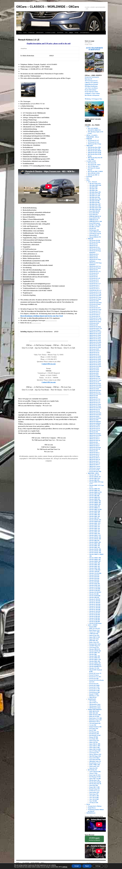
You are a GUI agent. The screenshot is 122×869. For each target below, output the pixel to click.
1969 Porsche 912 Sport (95, 268)
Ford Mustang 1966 (94, 732)
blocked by (94, 839)
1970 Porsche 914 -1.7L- (95, 271)
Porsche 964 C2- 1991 (94, 689)
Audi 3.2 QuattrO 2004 (95, 771)
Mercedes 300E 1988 (94, 495)
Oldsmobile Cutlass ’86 (95, 761)
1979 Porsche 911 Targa (95, 326)
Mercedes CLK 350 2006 (95, 573)
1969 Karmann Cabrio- (95, 708)
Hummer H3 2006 (93, 737)
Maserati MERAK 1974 (95, 237)
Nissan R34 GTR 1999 (94, 759)
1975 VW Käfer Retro (93, 166)
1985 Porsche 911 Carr (94, 399)
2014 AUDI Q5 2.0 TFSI (94, 173)
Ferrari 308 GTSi (93, 214)
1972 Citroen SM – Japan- (94, 164)
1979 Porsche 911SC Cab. (95, 328)
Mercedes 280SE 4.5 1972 (95, 492)
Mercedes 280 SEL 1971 (95, 477)
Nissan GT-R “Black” (94, 758)
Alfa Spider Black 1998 (95, 192)
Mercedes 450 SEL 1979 (95, 520)
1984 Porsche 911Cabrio (95, 394)
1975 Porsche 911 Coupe (95, 294)
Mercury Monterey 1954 (95, 754)
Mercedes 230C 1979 (94, 475)
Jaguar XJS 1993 (93, 742)
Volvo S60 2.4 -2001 (94, 796)
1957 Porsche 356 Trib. (94, 242)
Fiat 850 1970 (92, 228)
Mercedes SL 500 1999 (94, 611)
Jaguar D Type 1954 (94, 635)
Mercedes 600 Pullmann (95, 664)
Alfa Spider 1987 (93, 189)
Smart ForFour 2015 (94, 792)
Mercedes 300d (93, 654)
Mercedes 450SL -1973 (94, 523)
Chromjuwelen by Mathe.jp (94, 806)
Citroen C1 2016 (93, 773)
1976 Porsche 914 (93, 306)
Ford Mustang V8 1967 (95, 735)
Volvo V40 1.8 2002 (94, 797)
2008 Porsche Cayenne (94, 466)
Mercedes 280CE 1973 (94, 478)
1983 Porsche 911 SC (94, 382)
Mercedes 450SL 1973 (94, 525)
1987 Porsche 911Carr (94, 427)
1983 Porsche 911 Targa (95, 383)
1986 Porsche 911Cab (94, 411)
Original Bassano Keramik (91, 84)
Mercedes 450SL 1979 (94, 533)
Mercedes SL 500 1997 (94, 602)
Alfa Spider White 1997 (95, 209)
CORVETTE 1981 (93, 633)
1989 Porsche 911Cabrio (95, 435)
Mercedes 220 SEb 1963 (95, 651)
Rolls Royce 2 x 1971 (94, 696)
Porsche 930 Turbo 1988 (95, 471)
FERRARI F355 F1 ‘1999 (95, 221)
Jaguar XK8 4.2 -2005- (94, 746)
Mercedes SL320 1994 (94, 613)
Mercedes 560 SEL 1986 (95, 549)
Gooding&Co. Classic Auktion (92, 93)
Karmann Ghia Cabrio (94, 644)
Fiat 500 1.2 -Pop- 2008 (94, 225)
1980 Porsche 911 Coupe (95, 332)
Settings (97, 866)
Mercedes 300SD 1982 (94, 499)
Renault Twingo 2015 (94, 789)
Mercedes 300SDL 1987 (95, 502)
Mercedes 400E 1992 (94, 518)
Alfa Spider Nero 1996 (94, 194)
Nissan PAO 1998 (93, 785)
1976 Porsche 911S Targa (95, 302)
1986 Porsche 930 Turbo (95, 418)
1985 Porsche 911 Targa (95, 404)
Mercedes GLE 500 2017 (95, 592)
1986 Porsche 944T (93, 420)
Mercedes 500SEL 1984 (95, 542)
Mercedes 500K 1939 (94, 540)
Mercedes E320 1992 (94, 575)
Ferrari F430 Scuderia (94, 223)
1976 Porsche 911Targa (95, 304)
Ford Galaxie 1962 (93, 728)
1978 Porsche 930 (93, 325)
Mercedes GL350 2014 (94, 587)
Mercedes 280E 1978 (94, 480)
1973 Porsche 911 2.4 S (93, 142)
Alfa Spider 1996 (93, 190)
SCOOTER (60, 33)
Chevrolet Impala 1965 (94, 723)
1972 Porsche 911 (93, 275)
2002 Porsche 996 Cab (94, 459)
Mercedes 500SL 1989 (94, 661)
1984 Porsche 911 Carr (94, 392)
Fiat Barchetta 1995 (94, 230)
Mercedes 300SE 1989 (94, 506)
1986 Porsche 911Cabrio (95, 413)
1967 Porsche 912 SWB (95, 249)
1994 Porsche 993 (93, 451)
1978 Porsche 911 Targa (95, 321)
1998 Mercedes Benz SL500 (94, 152)
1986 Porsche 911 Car (94, 409)
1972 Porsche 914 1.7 (94, 285)
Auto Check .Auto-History (91, 88)
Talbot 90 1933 (92, 697)
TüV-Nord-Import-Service (91, 81)
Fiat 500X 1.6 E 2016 (94, 226)
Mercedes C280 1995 (94, 571)
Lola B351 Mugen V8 (94, 646)
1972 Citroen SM (92, 163)
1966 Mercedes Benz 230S (94, 149)
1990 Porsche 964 (93, 442)
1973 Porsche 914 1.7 (94, 287)
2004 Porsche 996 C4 (94, 464)
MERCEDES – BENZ (93, 473)
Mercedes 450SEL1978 (94, 521)
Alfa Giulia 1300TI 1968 (95, 185)
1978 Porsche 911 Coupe (95, 318)
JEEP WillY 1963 (93, 640)
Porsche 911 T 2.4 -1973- (95, 677)
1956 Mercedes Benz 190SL (94, 147)
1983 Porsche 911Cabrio (95, 385)
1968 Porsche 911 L (94, 254)
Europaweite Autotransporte (92, 77)
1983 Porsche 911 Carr (94, 378)
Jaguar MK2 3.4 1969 (94, 637)
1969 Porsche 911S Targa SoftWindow (95, 263)
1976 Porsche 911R (94, 301)
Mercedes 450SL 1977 (94, 532)
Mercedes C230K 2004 (94, 570)
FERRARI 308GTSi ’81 (95, 216)
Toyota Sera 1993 (93, 768)
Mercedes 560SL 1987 (94, 564)
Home (20, 33)
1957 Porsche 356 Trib (94, 240)
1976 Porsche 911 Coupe (95, 297)
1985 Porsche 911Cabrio (95, 408)
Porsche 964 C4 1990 (94, 690)
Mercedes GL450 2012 (94, 590)
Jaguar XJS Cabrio (94, 639)
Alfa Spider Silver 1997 (95, 204)
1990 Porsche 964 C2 (94, 444)
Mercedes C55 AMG (94, 668)
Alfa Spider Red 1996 (94, 197)
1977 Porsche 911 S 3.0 (94, 313)
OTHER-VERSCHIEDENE (95, 709)
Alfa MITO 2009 (93, 187)
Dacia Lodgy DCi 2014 (94, 775)
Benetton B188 (92, 627)
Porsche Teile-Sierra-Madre (91, 91)
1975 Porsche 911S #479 (95, 295)
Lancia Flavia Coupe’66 (95, 233)
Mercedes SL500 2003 (94, 620)
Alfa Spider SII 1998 (94, 201)
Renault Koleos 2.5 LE (94, 763)
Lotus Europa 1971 (94, 752)
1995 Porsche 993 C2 (94, 452)
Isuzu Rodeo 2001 (93, 739)
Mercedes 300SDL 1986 (95, 501)
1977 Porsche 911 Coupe (95, 309)
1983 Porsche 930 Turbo (95, 390)
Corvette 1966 (92, 725)
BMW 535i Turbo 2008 (94, 715)
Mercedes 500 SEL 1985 (95, 539)
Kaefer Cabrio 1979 (94, 642)
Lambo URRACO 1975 (95, 232)
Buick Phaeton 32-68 (94, 630)
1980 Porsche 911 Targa (95, 333)
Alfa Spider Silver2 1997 (95, 207)
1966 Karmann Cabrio (94, 704)
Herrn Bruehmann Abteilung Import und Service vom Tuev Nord (41, 316)
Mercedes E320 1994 (94, 577)
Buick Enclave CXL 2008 (95, 718)
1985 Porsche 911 (93, 397)
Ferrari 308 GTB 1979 (94, 211)
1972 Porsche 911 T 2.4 (94, 283)
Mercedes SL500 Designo (95, 623)
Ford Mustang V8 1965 (95, 777)
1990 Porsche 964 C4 (94, 445)
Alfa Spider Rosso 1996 (95, 199)
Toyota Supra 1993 (93, 794)
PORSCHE (31, 33)
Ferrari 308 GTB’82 (94, 213)
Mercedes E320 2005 (94, 582)
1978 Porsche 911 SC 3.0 (95, 320)
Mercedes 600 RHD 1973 (95, 666)
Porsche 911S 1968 (93, 678)
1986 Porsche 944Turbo (95, 421)
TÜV (66, 33)
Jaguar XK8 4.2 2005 (94, 747)
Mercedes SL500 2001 (94, 618)
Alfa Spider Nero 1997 (94, 195)
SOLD (71, 33)
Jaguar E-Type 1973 (94, 740)
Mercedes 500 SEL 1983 (95, 537)
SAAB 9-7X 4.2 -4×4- (94, 790)
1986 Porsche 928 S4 (94, 416)
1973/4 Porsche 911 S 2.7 (95, 290)
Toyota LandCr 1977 (94, 766)
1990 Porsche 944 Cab (94, 440)
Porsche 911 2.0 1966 (94, 470)
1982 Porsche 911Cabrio (95, 366)
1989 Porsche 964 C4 (94, 437)
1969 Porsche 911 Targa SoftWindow (95, 260)
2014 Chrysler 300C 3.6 (93, 175)
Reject (87, 866)
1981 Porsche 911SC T (94, 351)
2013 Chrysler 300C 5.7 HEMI (95, 171)
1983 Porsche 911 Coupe (95, 380)
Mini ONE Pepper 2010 (95, 756)
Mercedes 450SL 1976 (94, 528)
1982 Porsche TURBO (94, 376)
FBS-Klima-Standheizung (91, 86)
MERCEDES (39, 33)
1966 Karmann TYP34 (94, 706)
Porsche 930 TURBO (94, 685)
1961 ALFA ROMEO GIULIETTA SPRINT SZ (94, 129)
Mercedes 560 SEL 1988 (95, 551)
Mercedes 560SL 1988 (94, 568)
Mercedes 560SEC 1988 (95, 558)
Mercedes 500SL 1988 (94, 544)
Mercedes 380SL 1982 (94, 516)
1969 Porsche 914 (93, 270)
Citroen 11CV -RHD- (94, 632)
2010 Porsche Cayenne (94, 468)
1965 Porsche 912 (93, 244)
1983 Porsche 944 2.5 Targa (94, 144)
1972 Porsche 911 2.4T (94, 278)
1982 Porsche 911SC (94, 368)
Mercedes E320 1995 (94, 580)
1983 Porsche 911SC (94, 389)
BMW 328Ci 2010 (93, 713)
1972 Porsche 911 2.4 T (93, 140)
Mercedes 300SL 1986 (94, 656)
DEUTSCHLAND (92, 770)
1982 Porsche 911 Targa (95, 356)
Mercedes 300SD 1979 (94, 497)
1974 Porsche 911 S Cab (95, 292)
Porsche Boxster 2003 (94, 692)
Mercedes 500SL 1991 (94, 546)
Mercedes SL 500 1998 (94, 604)
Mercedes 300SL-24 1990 (95, 509)
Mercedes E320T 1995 (94, 585)
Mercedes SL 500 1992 (94, 599)
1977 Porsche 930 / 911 (94, 316)
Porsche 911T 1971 (93, 683)
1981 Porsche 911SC (94, 349)
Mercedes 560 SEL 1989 (95, 552)
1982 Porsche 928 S (94, 373)
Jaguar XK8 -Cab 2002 (95, 778)
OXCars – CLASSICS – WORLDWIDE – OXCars (47, 6)
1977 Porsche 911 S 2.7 (94, 311)
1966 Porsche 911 (93, 245)
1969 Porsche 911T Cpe (95, 266)
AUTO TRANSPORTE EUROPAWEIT (94, 49)
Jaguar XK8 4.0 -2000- (94, 744)
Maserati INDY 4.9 (94, 235)
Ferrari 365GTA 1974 (94, 218)
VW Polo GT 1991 (93, 802)
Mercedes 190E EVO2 (94, 649)
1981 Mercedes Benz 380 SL (94, 151)
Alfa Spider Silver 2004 (95, 206)
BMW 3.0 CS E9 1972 (94, 628)
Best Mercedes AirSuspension (92, 95)
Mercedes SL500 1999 (94, 616)
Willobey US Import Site (93, 99)
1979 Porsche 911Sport (94, 330)
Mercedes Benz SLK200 (95, 782)
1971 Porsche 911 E (94, 273)
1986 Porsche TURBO (94, 425)
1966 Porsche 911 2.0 (94, 247)
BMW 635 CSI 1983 (94, 716)
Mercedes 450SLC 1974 (95, 659)
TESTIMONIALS (84, 33)
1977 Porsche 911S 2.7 (94, 314)
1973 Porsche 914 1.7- (94, 289)
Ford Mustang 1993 (94, 733)
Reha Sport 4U (88, 79)
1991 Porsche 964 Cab (94, 449)
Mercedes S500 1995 (94, 597)
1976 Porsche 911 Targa (95, 299)
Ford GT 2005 (92, 730)
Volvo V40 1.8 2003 (94, 799)
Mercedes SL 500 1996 (94, 601)
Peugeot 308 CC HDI (94, 787)
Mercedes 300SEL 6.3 (94, 508)
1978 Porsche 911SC (94, 323)
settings (64, 867)
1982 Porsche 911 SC (94, 352)
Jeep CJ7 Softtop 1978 (94, 751)
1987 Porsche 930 (93, 432)
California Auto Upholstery (91, 82)
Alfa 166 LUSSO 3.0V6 (95, 183)
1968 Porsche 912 (93, 256)
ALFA (24, 33)
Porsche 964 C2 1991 (94, 687)
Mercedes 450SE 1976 (94, 658)
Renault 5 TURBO (93, 694)
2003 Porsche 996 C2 (94, 461)
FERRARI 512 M (93, 220)
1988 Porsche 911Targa (95, 433)
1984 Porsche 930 (93, 395)
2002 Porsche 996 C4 (94, 458)
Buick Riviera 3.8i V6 (94, 721)
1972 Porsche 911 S (94, 280)
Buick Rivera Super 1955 (95, 720)
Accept (76, 866)
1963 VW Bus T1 (93, 702)
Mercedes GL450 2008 (94, 589)
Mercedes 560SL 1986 (94, 563)
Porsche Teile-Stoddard (90, 90)
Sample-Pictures (92, 808)
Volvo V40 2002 (93, 801)
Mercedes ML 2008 (94, 594)
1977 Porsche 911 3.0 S (94, 308)
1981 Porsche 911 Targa (95, 344)
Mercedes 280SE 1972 (94, 490)
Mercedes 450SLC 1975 (95, 535)
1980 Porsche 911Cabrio (95, 342)
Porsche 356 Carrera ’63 (95, 673)
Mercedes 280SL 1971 (94, 652)
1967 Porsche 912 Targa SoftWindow (95, 251)
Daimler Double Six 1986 (95, 727)
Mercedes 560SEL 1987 (95, 559)
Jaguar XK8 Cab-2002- (95, 749)
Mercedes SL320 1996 (94, 614)
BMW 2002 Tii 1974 (94, 711)
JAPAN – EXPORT (92, 625)
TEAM (76, 33)
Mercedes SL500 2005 (94, 621)
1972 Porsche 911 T (94, 282)
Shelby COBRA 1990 (94, 765)
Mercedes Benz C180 (94, 780)
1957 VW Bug (92, 701)
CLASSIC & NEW (50, 33)
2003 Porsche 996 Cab (94, 463)
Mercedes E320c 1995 (94, 583)
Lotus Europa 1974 (94, 647)
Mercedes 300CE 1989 (94, 494)
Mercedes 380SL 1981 (94, 513)
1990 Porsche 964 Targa (95, 447)
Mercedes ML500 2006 (94, 596)
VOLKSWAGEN (92, 699)
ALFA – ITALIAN (92, 182)
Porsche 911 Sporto (94, 675)
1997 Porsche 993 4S (94, 456)
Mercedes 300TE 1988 (94, 511)
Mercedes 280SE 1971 (94, 489)
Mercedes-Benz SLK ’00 (95, 783)
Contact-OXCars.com (49, 364)
